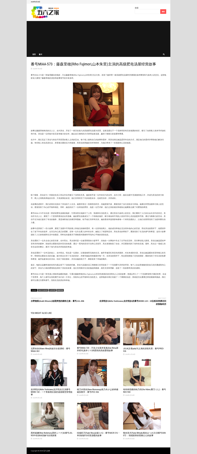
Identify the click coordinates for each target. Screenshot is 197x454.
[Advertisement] (98, 36)
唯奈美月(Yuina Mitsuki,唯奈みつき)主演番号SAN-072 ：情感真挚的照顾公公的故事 (144, 434)
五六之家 (46, 451)
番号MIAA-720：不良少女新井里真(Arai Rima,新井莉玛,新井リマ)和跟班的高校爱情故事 (97, 349)
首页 (34, 54)
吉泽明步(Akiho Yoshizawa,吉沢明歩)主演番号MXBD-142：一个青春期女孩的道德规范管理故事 (51, 392)
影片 (40, 54)
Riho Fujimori (42, 290)
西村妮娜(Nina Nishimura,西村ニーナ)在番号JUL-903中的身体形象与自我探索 (52, 434)
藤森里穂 (60, 290)
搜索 (137, 8)
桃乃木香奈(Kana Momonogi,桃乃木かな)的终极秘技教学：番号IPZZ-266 (97, 390)
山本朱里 (52, 290)
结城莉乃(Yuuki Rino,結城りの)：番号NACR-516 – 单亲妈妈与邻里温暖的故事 (98, 434)
